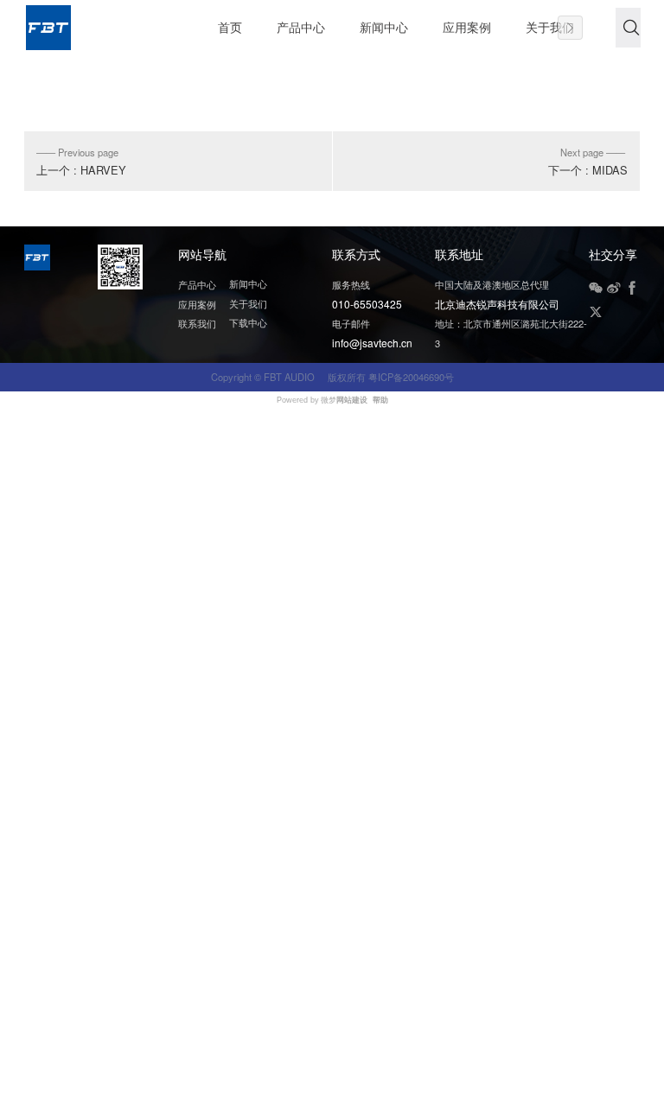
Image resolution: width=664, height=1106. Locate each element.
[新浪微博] (614, 288)
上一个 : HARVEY (81, 170)
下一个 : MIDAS (588, 170)
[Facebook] (632, 288)
